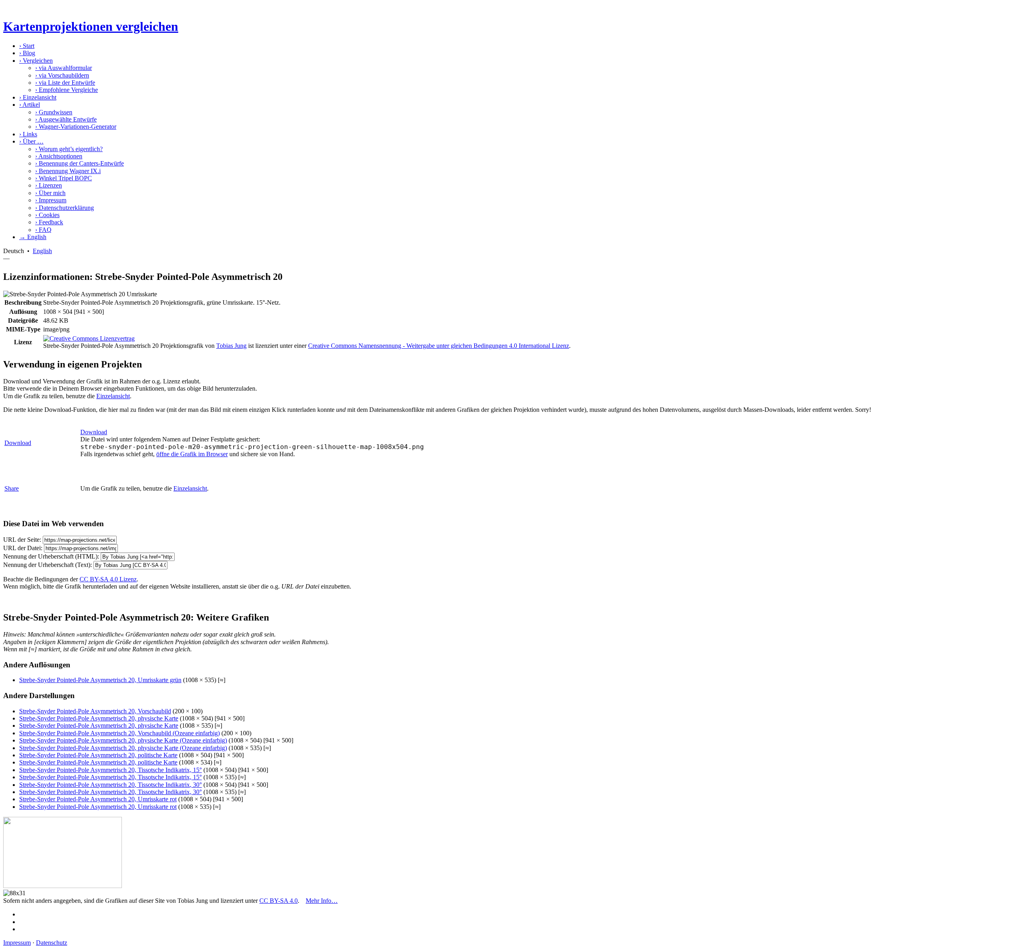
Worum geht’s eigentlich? (69, 149)
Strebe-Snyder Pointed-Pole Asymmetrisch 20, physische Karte (98, 718)
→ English (32, 237)
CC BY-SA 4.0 (278, 900)
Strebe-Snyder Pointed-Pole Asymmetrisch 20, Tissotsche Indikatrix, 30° (110, 784)
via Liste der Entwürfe (65, 82)
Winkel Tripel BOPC (63, 178)
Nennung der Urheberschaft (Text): (47, 564)
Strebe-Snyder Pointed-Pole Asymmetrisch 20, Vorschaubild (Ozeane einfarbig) (119, 733)
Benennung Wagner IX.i (68, 171)
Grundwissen (53, 112)
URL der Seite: (22, 539)
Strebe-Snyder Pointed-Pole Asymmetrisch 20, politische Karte (98, 755)
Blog (27, 53)
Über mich (50, 193)
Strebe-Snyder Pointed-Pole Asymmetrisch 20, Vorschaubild (95, 711)
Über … (31, 141)
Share (11, 488)
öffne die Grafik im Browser (192, 454)
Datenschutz (51, 942)
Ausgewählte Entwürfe (66, 119)
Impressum (50, 200)
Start (26, 45)
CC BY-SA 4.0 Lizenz (108, 579)
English (42, 250)
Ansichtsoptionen (58, 156)
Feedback (49, 222)
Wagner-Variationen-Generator (75, 126)
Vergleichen (36, 60)
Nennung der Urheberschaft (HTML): (51, 556)
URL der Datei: (22, 548)
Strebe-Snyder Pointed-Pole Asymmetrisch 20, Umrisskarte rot (98, 799)
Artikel (29, 104)
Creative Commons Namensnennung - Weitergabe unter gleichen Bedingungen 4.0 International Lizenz (438, 345)
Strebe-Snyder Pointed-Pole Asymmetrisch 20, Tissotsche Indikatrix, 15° (110, 769)
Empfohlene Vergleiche (66, 89)
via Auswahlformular (63, 67)
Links (28, 134)
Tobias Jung (231, 345)
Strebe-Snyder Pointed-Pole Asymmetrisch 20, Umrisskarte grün (100, 680)
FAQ (43, 229)
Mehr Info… (322, 900)
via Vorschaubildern (62, 75)
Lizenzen (48, 185)
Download (17, 442)
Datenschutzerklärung (64, 207)
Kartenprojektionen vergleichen (90, 26)
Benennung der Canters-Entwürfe (79, 163)
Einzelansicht (37, 97)
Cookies (47, 215)
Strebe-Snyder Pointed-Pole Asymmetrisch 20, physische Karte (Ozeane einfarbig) (123, 740)
